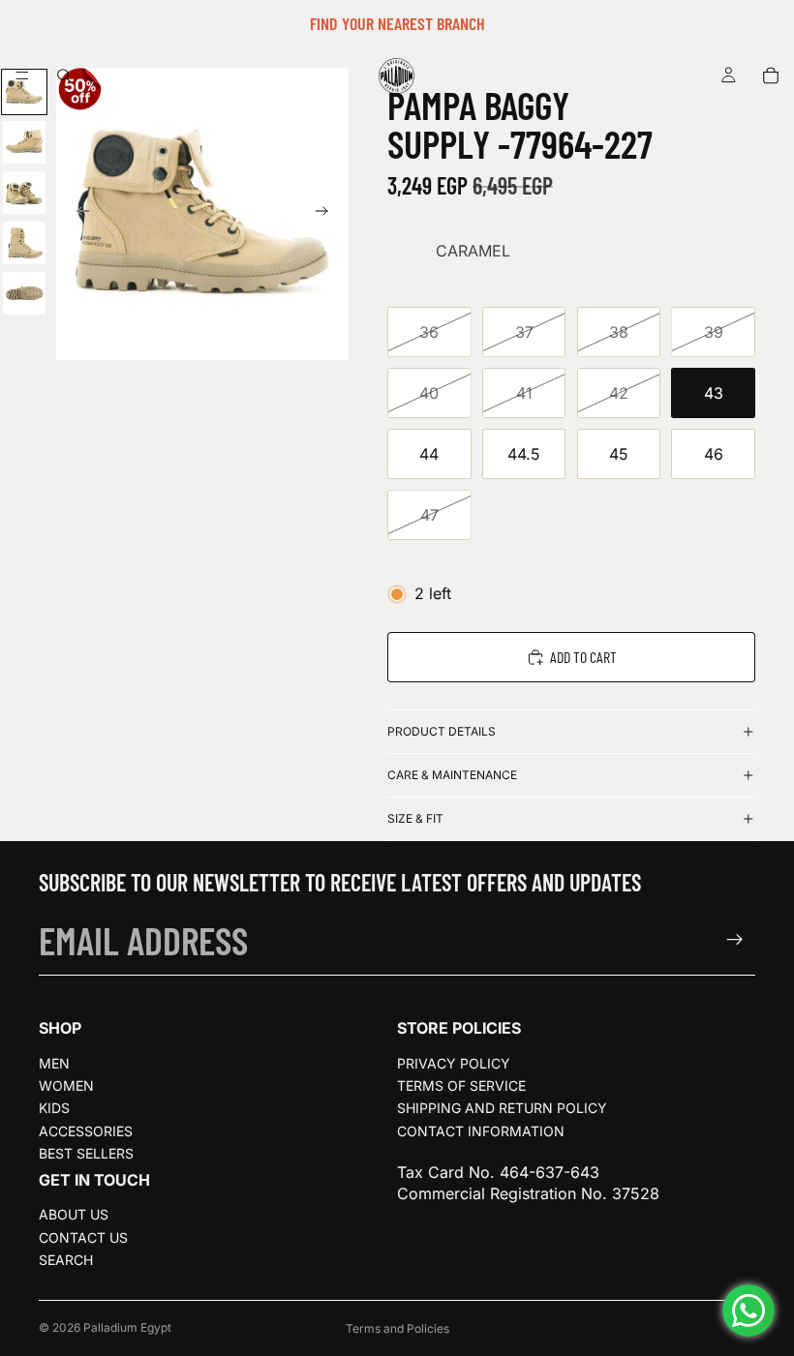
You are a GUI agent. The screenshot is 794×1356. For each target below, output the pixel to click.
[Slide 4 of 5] (24, 243)
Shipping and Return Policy (502, 1108)
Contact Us (83, 1237)
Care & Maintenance (452, 775)
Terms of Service (461, 1085)
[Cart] (770, 75)
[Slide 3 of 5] (24, 192)
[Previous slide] (77, 214)
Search (66, 1259)
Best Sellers (86, 1153)
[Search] (64, 75)
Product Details (441, 731)
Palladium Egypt (127, 1327)
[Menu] (22, 75)
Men (54, 1063)
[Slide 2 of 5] (24, 142)
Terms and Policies (397, 1328)
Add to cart (583, 657)
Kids (54, 1108)
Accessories (86, 1131)
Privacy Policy (453, 1063)
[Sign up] (735, 939)
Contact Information (481, 1131)
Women (66, 1085)
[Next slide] (327, 214)
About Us (73, 1214)
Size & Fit (415, 818)
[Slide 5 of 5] (24, 293)
